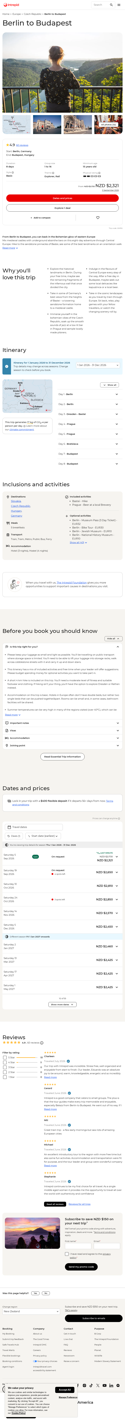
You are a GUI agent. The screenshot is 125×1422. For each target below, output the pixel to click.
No (46, 1293)
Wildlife (98, 1355)
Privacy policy (40, 1355)
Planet (97, 1350)
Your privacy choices (47, 1361)
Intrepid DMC (39, 1344)
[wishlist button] (98, 217)
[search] (99, 5)
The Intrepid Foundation (106, 1339)
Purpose (99, 1328)
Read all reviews (55, 1204)
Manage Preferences (68, 1397)
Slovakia (16, 501)
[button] (62, 72)
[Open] (42, 1043)
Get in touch (70, 1333)
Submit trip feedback (13, 1339)
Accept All (65, 1390)
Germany (16, 515)
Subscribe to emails (93, 1318)
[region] (41, 1400)
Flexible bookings (11, 1355)
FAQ (66, 1344)
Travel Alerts (8, 1350)
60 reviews (22, 145)
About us (37, 1333)
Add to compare (42, 217)
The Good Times (41, 1339)
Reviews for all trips (79, 1204)
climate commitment (21, 429)
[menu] (119, 5)
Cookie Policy (18, 1413)
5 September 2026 (110, 190)
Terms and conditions (104, 1232)
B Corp (97, 1333)
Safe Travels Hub (10, 1344)
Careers (37, 1350)
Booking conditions (12, 1361)
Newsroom (69, 1355)
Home (5, 14)
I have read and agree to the (90, 1255)
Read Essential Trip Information (62, 756)
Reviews (68, 1350)
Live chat (68, 1339)
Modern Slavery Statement (107, 1361)
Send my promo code (81, 1266)
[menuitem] (11, 5)
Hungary (16, 511)
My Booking (8, 1333)
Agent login (8, 1366)
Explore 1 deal (62, 208)
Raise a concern (71, 1361)
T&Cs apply (71, 1310)
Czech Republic (32, 14)
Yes (35, 1293)
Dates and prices (62, 198)
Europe (16, 14)
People (97, 1344)
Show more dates (60, 1004)
